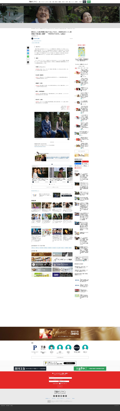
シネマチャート (7, 4)
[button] (49, 184)
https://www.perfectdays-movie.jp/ (40, 146)
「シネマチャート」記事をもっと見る (52, 187)
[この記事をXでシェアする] (28, 47)
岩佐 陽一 (83, 141)
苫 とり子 (83, 98)
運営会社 (73, 398)
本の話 (11, 405)
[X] (56, 396)
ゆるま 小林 (83, 85)
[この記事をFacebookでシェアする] (28, 50)
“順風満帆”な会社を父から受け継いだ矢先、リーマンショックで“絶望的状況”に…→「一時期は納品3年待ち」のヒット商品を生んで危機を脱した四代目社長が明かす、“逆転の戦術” (68, 238)
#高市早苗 (41, 247)
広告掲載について (47, 398)
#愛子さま (37, 247)
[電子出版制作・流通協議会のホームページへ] (49, 401)
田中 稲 (82, 129)
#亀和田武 (49, 247)
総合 (83, 66)
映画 (36, 42)
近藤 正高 (83, 148)
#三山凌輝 (58, 247)
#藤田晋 (70, 247)
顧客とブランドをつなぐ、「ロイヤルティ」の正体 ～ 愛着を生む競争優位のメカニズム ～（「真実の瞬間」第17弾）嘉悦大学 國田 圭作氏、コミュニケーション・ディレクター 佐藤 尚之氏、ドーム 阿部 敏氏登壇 (36, 238)
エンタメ (33, 42)
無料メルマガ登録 (67, 195)
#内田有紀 (45, 247)
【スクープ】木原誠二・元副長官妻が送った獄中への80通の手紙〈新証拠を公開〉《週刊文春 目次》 (81, 60)
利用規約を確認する (56, 383)
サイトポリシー (68, 398)
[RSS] (66, 396)
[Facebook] (54, 396)
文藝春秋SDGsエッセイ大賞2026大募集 (46, 236)
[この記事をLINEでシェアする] (28, 56)
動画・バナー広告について (60, 398)
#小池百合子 (54, 247)
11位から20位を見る (81, 151)
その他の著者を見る (60, 357)
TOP (32, 28)
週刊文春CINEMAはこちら (35, 190)
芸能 (38, 42)
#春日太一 (62, 247)
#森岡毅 (66, 247)
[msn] (63, 396)
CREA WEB (7, 405)
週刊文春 (41, 28)
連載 (34, 28)
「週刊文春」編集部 (36, 38)
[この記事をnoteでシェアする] (28, 59)
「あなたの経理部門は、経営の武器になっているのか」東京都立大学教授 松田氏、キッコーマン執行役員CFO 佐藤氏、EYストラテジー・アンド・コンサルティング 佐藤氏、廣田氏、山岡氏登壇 (57, 238)
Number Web (3, 405)
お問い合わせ (53, 398)
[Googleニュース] (61, 396)
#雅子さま (33, 247)
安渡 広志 (81, 135)
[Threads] (59, 396)
